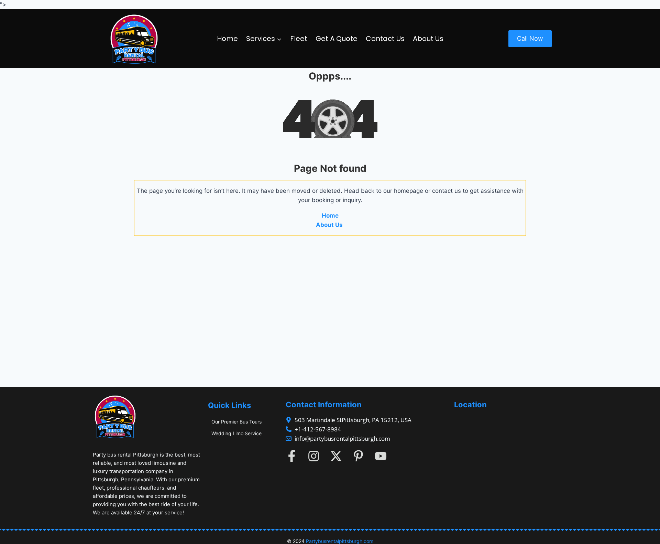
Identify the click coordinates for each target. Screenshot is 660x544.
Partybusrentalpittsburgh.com (339, 541)
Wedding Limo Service (236, 433)
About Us (428, 38)
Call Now (530, 38)
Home (227, 38)
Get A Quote (337, 38)
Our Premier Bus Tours (236, 422)
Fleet (298, 38)
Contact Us (385, 38)
